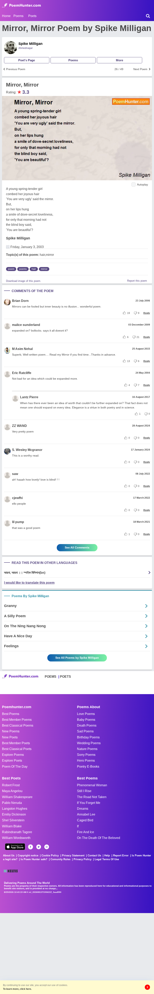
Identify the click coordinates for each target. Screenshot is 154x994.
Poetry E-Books (88, 766)
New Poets (10, 737)
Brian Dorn (20, 300)
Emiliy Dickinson (14, 814)
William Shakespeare (17, 797)
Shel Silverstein (13, 820)
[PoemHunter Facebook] (30, 846)
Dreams (82, 808)
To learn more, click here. (17, 989)
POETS (65, 676)
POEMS (50, 676)
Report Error (121, 855)
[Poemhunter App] (15, 846)
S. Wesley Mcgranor (27, 450)
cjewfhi (17, 498)
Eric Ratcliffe (21, 373)
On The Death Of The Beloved (98, 838)
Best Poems (10, 714)
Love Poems (86, 714)
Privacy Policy (82, 859)
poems (23, 269)
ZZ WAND (19, 425)
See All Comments (77, 547)
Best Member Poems (17, 719)
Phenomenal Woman (92, 785)
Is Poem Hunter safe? (34, 859)
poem (11, 269)
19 (128, 313)
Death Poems (86, 725)
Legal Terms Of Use (107, 859)
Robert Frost (11, 785)
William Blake (12, 826)
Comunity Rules (60, 859)
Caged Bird (85, 820)
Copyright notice (28, 855)
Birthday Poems (88, 737)
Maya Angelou (12, 791)
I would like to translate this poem (29, 582)
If (78, 826)
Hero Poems (86, 760)
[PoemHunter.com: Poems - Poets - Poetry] (21, 5)
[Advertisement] (60, 953)
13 (128, 361)
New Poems (10, 731)
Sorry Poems (86, 754)
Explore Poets (12, 760)
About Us (8, 855)
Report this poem (137, 280)
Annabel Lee (86, 814)
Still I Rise (84, 791)
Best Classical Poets (16, 749)
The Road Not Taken (91, 797)
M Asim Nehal (22, 349)
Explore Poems (13, 754)
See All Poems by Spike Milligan (77, 657)
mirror (44, 269)
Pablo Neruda (12, 802)
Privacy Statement (73, 855)
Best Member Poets (16, 743)
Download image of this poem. (23, 280)
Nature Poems (87, 749)
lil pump (18, 522)
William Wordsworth (16, 838)
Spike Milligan (30, 44)
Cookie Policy (50, 855)
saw (15, 474)
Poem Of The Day (14, 766)
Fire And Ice (85, 832)
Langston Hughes (14, 808)
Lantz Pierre (29, 397)
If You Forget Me (88, 802)
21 (138, 337)
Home (6, 16)
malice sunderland (26, 325)
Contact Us (94, 855)
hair (34, 269)
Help (107, 855)
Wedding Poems (89, 743)
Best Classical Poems (17, 725)
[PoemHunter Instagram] (46, 846)
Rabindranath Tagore (17, 832)
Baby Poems (86, 719)
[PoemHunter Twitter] (38, 846)
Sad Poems (85, 731)
